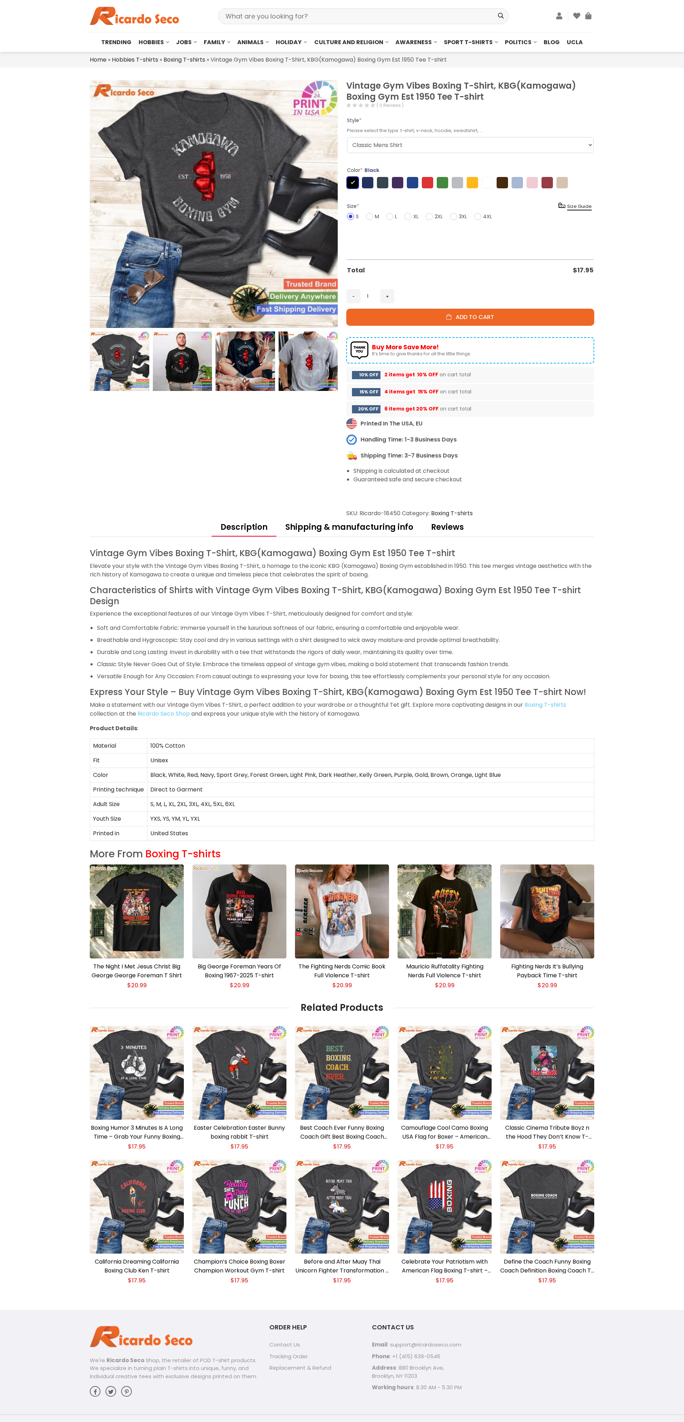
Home (98, 60)
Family (214, 42)
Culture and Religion (348, 42)
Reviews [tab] (447, 527)
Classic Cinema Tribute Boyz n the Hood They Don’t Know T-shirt (547, 1132)
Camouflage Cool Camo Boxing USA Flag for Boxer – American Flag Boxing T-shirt (444, 1132)
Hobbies (151, 42)
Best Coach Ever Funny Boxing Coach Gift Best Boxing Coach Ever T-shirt (342, 1132)
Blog (552, 42)
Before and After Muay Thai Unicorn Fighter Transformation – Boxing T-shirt (342, 1266)
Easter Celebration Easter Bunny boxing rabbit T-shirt (239, 1132)
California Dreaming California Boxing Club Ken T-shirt (137, 1266)
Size (353, 206)
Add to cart (472, 317)
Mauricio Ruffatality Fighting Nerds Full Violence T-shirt (444, 970)
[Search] (501, 16)
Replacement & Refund (300, 1367)
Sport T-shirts (468, 42)
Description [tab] (244, 527)
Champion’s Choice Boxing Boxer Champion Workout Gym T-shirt (239, 1266)
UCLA (575, 42)
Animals (250, 42)
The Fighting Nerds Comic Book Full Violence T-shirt (342, 970)
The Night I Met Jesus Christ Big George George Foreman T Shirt (137, 970)
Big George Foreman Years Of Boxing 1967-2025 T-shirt (239, 970)
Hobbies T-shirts (135, 60)
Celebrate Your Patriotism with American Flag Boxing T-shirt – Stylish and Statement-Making (444, 1266)
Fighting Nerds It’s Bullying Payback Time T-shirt (547, 970)
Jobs (184, 42)
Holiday (289, 42)
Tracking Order (288, 1356)
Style (354, 120)
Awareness (413, 42)
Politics (518, 42)
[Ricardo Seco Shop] (134, 15)
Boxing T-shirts (184, 60)
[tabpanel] (342, 694)
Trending (116, 42)
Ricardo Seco (125, 1360)
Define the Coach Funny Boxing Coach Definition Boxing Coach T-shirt (547, 1266)
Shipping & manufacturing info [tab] (349, 527)
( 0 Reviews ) (390, 105)
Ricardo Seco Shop (164, 714)
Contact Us (284, 1344)
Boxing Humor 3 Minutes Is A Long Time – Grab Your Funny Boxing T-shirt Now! (137, 1132)
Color (363, 170)
